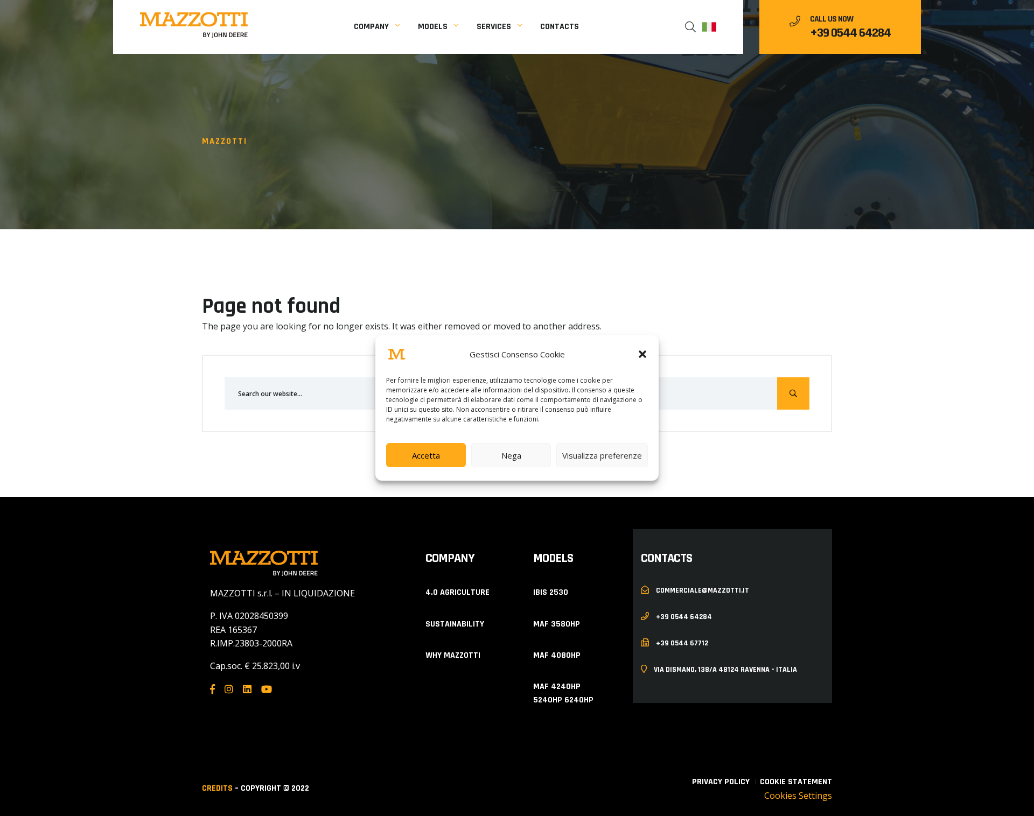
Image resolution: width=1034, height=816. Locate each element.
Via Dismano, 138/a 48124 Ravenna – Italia (724, 669)
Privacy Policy (721, 781)
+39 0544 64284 (850, 32)
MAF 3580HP (556, 624)
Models (433, 26)
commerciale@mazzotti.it (701, 590)
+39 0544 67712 (681, 642)
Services (494, 26)
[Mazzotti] (194, 25)
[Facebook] (212, 689)
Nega (511, 455)
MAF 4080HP (557, 655)
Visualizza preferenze (602, 455)
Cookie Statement (796, 781)
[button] (642, 354)
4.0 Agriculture (457, 592)
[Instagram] (229, 689)
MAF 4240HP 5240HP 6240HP (563, 693)
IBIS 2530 (550, 592)
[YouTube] (266, 689)
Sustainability (454, 624)
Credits (217, 788)
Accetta (426, 455)
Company (371, 26)
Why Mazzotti (452, 655)
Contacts (559, 26)
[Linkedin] (247, 689)
